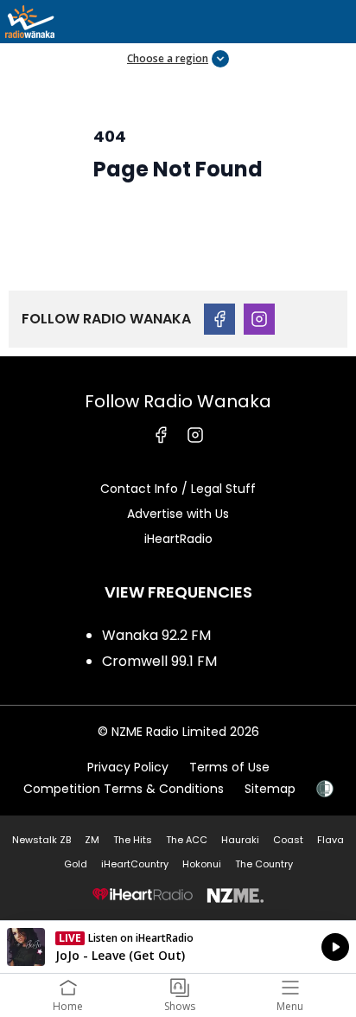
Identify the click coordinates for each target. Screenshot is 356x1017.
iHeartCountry (134, 864)
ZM (92, 840)
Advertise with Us (178, 513)
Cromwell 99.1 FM (159, 661)
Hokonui (201, 864)
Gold (75, 864)
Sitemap (270, 788)
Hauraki (240, 840)
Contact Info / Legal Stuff (178, 488)
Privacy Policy (127, 767)
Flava (330, 840)
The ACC (186, 840)
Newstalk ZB (41, 840)
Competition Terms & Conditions (123, 788)
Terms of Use (229, 767)
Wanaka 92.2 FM (156, 635)
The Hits (132, 840)
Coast (288, 840)
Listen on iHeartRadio (178, 947)
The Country (264, 864)
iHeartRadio (178, 538)
